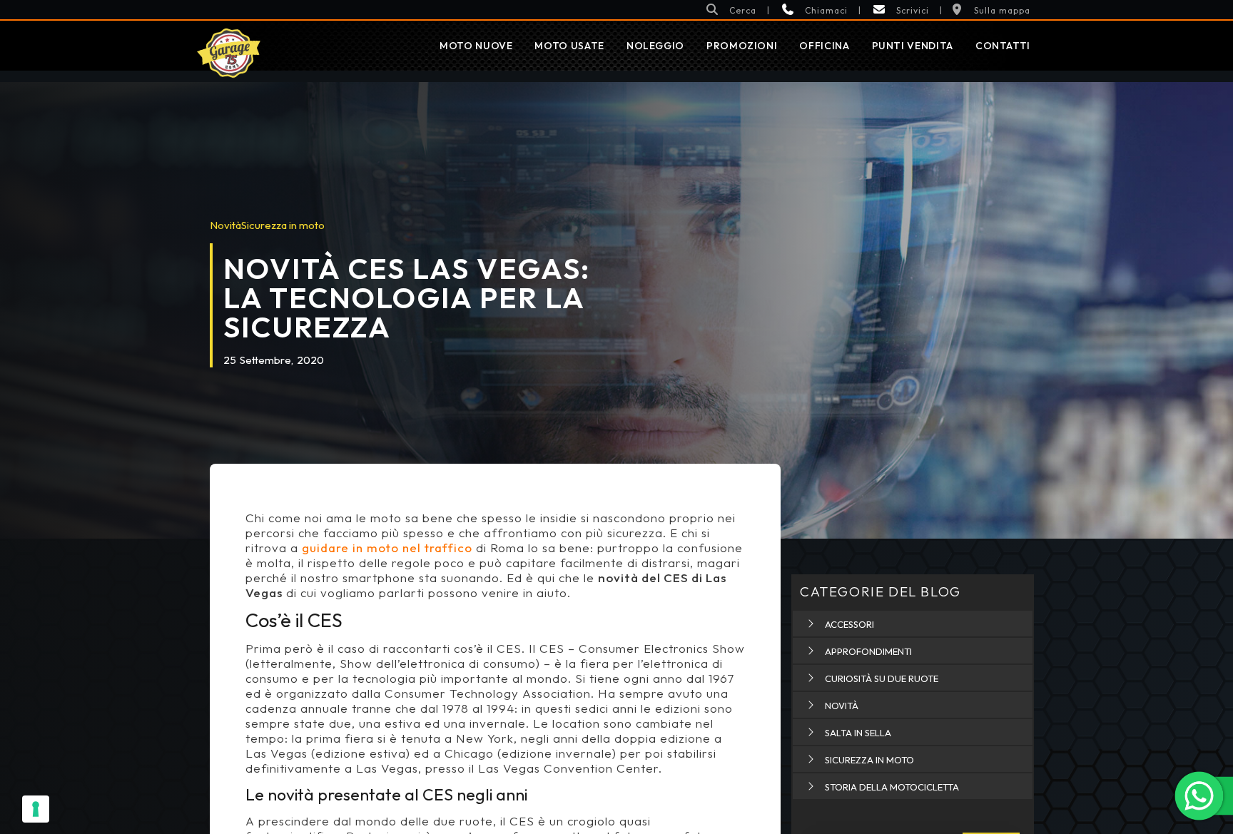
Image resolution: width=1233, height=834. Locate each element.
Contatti (1002, 45)
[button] (730, 10)
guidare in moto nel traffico (387, 547)
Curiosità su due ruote (881, 678)
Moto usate (569, 45)
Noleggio (655, 45)
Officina (824, 45)
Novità (225, 225)
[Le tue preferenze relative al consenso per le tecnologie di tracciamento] (35, 809)
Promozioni (741, 45)
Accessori (849, 624)
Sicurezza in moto (283, 225)
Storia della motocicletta (892, 787)
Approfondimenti (868, 651)
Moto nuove (476, 45)
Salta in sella (858, 732)
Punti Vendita (912, 45)
